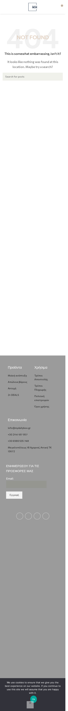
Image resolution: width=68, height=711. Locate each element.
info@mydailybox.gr (19, 427)
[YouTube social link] (37, 516)
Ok (33, 699)
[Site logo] (33, 6)
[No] (30, 704)
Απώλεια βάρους (17, 381)
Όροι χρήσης (41, 406)
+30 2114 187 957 (18, 434)
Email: (10, 478)
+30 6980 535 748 (18, 440)
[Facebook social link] (19, 516)
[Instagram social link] (28, 516)
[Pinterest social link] (45, 516)
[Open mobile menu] (4, 6)
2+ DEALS (13, 394)
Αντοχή (12, 388)
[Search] (59, 77)
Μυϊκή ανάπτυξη (17, 375)
